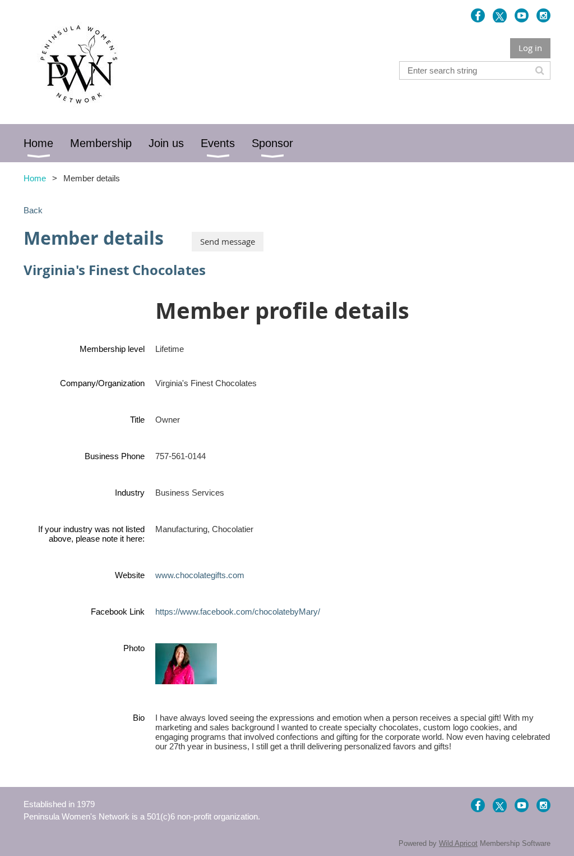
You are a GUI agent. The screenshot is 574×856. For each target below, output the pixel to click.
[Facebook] (478, 15)
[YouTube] (522, 15)
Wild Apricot (458, 843)
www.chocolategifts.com (199, 575)
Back (33, 210)
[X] (500, 15)
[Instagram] (543, 15)
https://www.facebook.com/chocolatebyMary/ (237, 611)
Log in (530, 47)
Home (35, 178)
